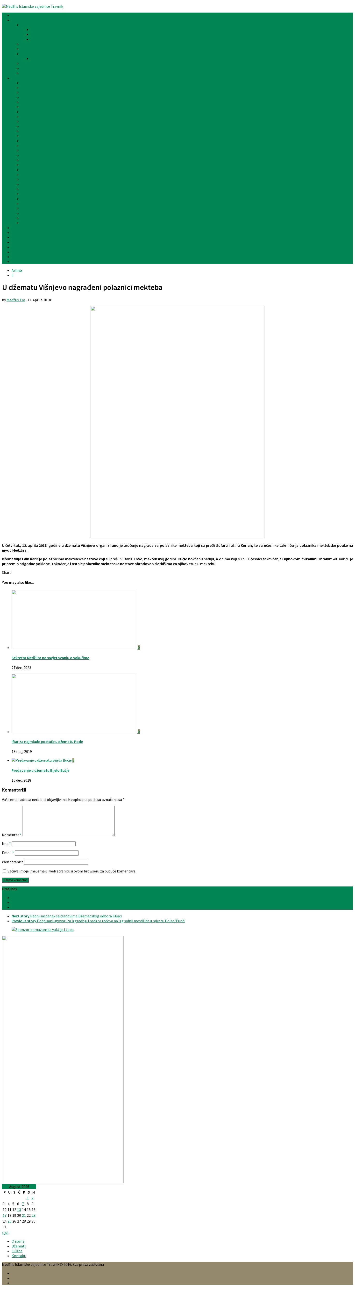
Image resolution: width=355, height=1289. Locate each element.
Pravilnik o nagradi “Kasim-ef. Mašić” (61, 58)
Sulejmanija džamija (37, 203)
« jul (5, 1232)
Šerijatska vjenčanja (28, 256)
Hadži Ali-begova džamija (42, 121)
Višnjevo (28, 213)
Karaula (27, 140)
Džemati (19, 1246)
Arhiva (17, 251)
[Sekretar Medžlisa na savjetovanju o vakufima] (75, 647)
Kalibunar (29, 135)
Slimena (28, 193)
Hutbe (17, 242)
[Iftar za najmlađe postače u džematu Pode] (75, 731)
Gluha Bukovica (33, 111)
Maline (26, 160)
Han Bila (28, 126)
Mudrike (27, 174)
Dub (24, 106)
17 (5, 1215)
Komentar (11, 834)
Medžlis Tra (16, 299)
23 (34, 1215)
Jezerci (27, 131)
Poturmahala (32, 184)
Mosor (26, 164)
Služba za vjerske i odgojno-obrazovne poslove (69, 29)
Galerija (18, 247)
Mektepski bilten (26, 232)
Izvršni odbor (32, 44)
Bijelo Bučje (31, 87)
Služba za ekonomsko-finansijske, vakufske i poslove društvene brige (87, 39)
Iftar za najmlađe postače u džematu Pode (47, 741)
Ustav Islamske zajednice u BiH (46, 63)
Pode (25, 179)
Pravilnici (29, 53)
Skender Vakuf (32, 189)
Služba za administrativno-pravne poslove (65, 34)
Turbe (26, 208)
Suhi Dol (28, 198)
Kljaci (25, 145)
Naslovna (19, 15)
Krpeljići (28, 155)
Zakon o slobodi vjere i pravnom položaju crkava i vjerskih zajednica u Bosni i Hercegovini (93, 68)
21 (24, 1215)
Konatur (28, 150)
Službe (26, 24)
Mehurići (28, 169)
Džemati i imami (25, 77)
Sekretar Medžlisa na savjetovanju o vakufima (50, 657)
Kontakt (19, 261)
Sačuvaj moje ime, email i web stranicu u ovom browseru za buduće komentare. (71, 871)
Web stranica (12, 861)
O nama (18, 1241)
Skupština (29, 48)
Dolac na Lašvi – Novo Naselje (45, 102)
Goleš (26, 116)
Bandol (27, 82)
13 (19, 1209)
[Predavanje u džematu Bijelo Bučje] (42, 760)
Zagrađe (28, 222)
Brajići (26, 92)
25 (9, 1221)
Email (8, 852)
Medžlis (18, 19)
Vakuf (25, 218)
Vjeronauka (21, 237)
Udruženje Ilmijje (25, 227)
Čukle (25, 97)
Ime (6, 843)
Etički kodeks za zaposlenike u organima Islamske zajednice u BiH (75, 73)
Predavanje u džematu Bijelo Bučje (40, 770)
